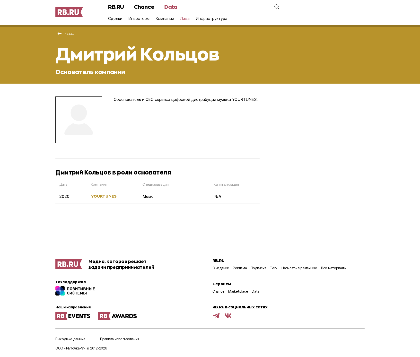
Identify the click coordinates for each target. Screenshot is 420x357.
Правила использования (119, 339)
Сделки (115, 18)
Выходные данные (70, 339)
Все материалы (333, 268)
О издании (220, 268)
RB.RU (116, 6)
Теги (274, 268)
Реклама (240, 268)
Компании (165, 18)
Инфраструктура (211, 18)
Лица (185, 18)
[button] (277, 6)
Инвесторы (138, 18)
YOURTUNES (104, 196)
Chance (144, 6)
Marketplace (238, 291)
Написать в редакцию (299, 268)
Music (148, 196)
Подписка (258, 268)
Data (170, 6)
